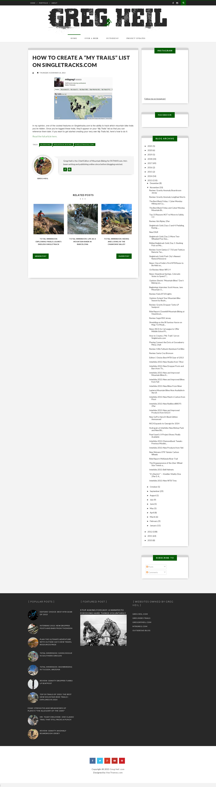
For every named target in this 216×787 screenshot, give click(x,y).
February (154, 521)
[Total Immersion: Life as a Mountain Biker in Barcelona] (82, 219)
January (153, 525)
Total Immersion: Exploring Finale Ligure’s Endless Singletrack (49, 241)
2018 (150, 159)
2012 (150, 532)
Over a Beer (91, 38)
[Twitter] (100, 761)
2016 (150, 167)
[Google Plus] (107, 761)
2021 (150, 146)
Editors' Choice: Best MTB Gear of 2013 (166, 357)
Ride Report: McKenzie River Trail (163, 459)
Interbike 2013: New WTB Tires (163, 480)
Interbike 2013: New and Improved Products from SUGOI (164, 411)
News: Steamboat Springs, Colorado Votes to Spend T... (164, 275)
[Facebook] (93, 761)
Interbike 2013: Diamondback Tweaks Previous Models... (165, 442)
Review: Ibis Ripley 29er (159, 221)
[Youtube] (115, 761)
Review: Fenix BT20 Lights (160, 294)
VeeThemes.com (114, 772)
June (152, 504)
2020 (150, 150)
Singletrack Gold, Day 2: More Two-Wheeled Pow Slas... (164, 237)
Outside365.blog (141, 630)
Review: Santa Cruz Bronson (161, 353)
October (154, 487)
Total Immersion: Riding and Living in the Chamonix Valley (116, 241)
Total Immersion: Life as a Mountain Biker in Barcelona (82, 241)
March (153, 517)
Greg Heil (42, 178)
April (152, 512)
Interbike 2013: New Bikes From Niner (165, 386)
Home (32, 3)
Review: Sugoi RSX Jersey (160, 318)
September (155, 491)
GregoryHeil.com (142, 622)
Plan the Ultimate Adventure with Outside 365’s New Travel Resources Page (56, 642)
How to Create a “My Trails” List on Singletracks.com (164, 337)
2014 (150, 176)
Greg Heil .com (117, 769)
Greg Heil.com (140, 614)
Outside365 (112, 38)
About (54, 3)
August (153, 495)
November (154, 187)
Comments (153, 572)
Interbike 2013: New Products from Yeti (166, 448)
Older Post (124, 256)
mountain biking (63, 144)
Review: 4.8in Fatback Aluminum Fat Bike (166, 349)
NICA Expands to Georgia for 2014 (164, 423)
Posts (150, 567)
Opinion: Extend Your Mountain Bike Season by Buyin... (164, 299)
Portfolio (43, 3)
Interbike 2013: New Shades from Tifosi (166, 362)
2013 (150, 180)
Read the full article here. (44, 136)
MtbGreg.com (140, 626)
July (152, 500)
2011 (150, 536)
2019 (150, 154)
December (154, 183)
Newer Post (41, 256)
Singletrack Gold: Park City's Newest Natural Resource (164, 257)
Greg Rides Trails (141, 618)
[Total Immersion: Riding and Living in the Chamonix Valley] (116, 219)
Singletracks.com (84, 144)
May (152, 508)
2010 (150, 540)
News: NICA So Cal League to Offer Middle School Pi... (164, 330)
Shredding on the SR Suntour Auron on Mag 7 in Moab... (165, 323)
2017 (150, 163)
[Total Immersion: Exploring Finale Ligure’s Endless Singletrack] (48, 219)
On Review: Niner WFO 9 (160, 269)
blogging (45, 144)
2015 (150, 172)
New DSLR (153, 232)
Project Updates (136, 38)
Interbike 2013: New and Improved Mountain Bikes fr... (164, 374)
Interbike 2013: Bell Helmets (161, 469)
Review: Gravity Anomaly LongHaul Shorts (167, 197)
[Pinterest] (122, 761)
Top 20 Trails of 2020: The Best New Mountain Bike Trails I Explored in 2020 (56, 697)
